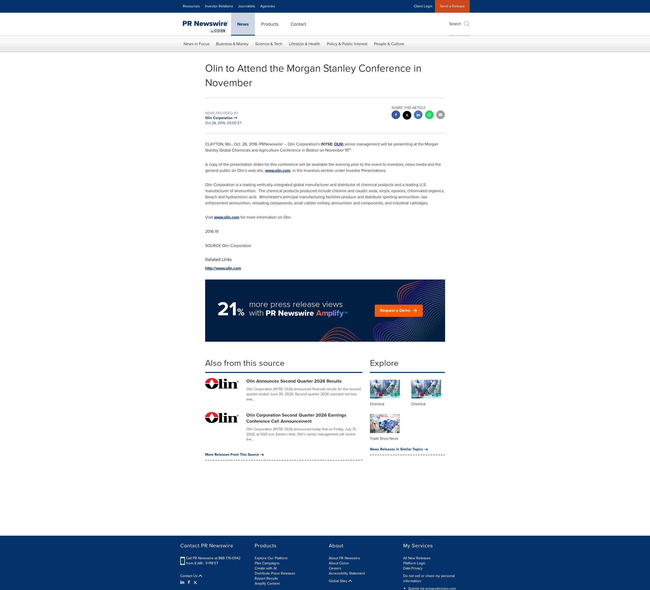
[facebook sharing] (396, 115)
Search (455, 24)
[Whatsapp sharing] (429, 115)
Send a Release (452, 6)
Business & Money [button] (232, 44)
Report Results (266, 578)
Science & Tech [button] (268, 44)
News (243, 24)
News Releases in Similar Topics (396, 449)
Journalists (246, 6)
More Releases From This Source (232, 454)
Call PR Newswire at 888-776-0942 (213, 558)
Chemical (377, 404)
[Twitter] (195, 582)
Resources (191, 6)
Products (270, 24)
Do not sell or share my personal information (429, 578)
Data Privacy (412, 568)
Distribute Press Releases (275, 573)
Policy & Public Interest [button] (347, 44)
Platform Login (414, 563)
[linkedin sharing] (418, 115)
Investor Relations (219, 6)
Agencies (267, 6)
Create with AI (266, 568)
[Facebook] (189, 582)
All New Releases (417, 558)
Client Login (423, 6)
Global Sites (338, 581)
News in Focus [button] (196, 44)
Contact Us (189, 576)
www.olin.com (277, 170)
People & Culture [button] (389, 44)
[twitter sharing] (407, 116)
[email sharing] (440, 115)
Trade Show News (384, 438)
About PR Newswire (344, 558)
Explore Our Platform (271, 558)
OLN (338, 144)
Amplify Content (267, 583)
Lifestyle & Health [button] (304, 44)
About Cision (339, 563)
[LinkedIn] (183, 582)
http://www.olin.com (223, 268)
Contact (298, 24)
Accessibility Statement (347, 573)
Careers (335, 568)
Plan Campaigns (267, 563)
